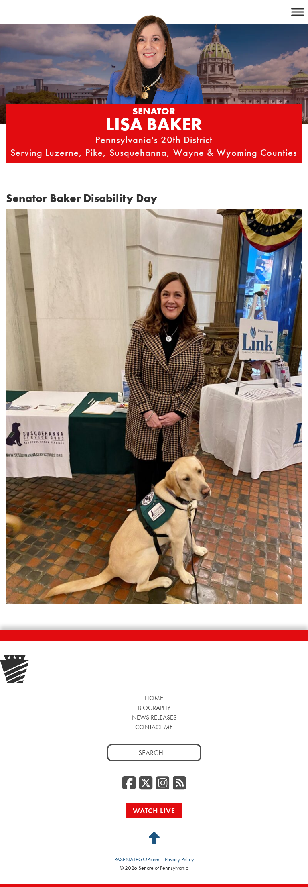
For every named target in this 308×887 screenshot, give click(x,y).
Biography (154, 707)
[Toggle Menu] (297, 12)
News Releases (154, 717)
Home (154, 698)
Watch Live (154, 810)
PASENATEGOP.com (137, 859)
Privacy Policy (179, 859)
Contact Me (154, 727)
